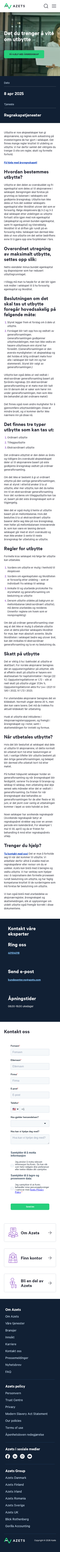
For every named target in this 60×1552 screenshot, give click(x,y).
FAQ (8, 1372)
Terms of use (14, 1428)
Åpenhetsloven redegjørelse (24, 1435)
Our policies (13, 1421)
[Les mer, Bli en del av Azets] (50, 1283)
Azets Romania (15, 1498)
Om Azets (12, 1316)
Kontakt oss (13, 1351)
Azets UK (11, 1512)
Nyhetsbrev (13, 1365)
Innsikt (9, 1337)
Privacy (10, 1407)
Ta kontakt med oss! (16, 853)
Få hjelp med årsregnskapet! (20, 162)
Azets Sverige (15, 1505)
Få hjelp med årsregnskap (24, 54)
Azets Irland (13, 1491)
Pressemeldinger (16, 1358)
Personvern (13, 1393)
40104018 (14, 952)
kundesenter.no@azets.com (24, 979)
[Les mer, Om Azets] (50, 1233)
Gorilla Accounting (17, 1526)
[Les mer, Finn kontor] (50, 1258)
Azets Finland (14, 1485)
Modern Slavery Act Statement (26, 1414)
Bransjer (10, 1330)
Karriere (10, 1344)
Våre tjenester (15, 1323)
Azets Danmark (15, 1478)
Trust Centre (14, 1400)
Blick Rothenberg (17, 1519)
